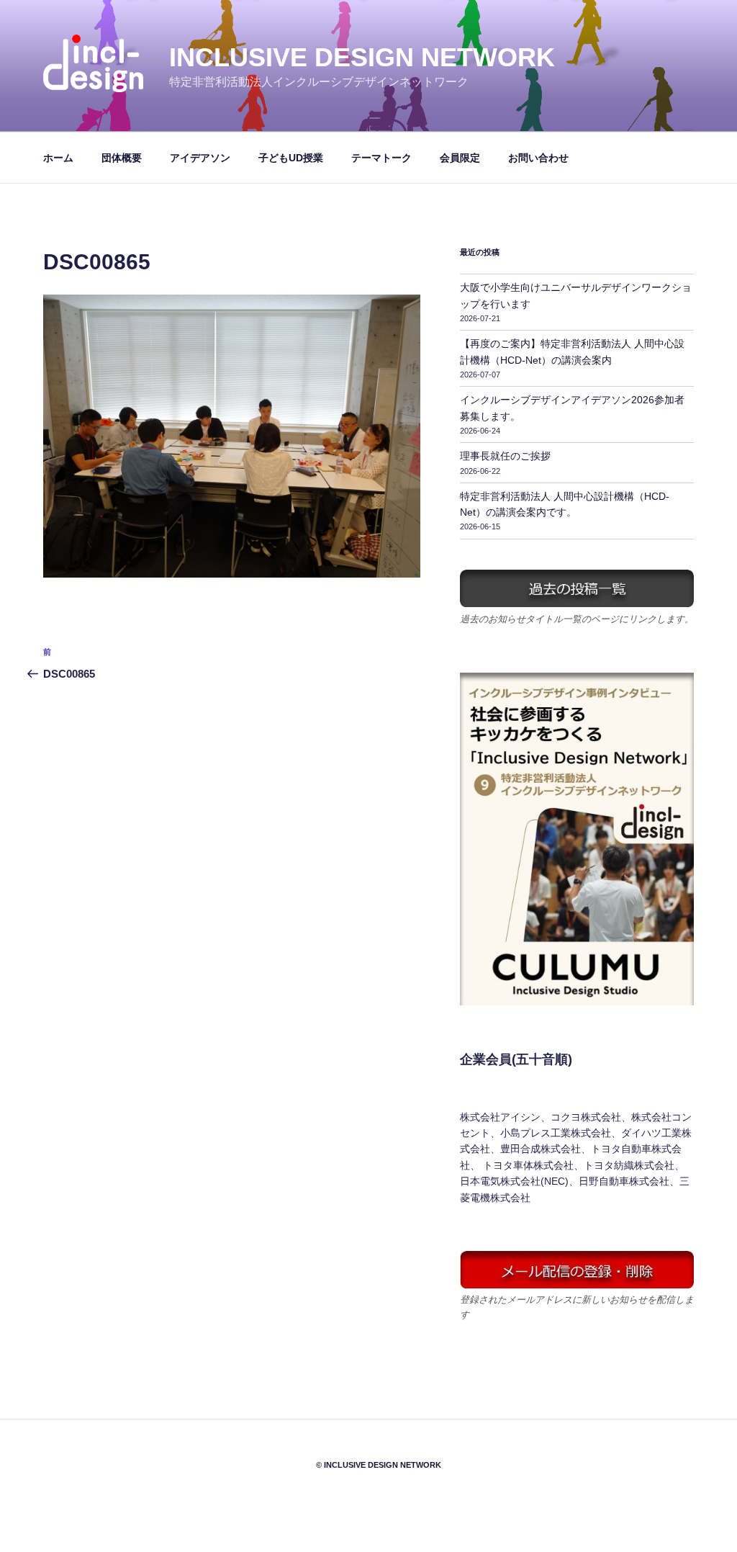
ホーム (58, 157)
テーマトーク (381, 157)
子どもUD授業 (290, 157)
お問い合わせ (538, 157)
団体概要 (121, 157)
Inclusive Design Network (362, 57)
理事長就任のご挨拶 (505, 456)
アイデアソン (200, 157)
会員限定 (460, 157)
